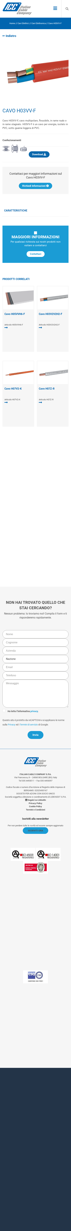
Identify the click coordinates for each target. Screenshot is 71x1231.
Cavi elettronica (38, 23)
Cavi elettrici (23, 23)
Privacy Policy (35, 803)
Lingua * (12, 1155)
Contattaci (35, 253)
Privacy (21, 545)
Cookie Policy (35, 806)
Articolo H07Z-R (46, 399)
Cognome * (14, 1115)
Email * (11, 1142)
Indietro (10, 36)
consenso (26, 1177)
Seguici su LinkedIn (36, 800)
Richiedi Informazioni (34, 185)
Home (12, 23)
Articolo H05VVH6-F (13, 325)
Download (38, 154)
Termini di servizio (38, 545)
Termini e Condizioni (35, 809)
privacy (36, 536)
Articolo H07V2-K (12, 399)
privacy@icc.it (44, 1040)
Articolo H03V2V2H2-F (49, 325)
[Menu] (55, 8)
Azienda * (13, 1128)
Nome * (12, 1101)
